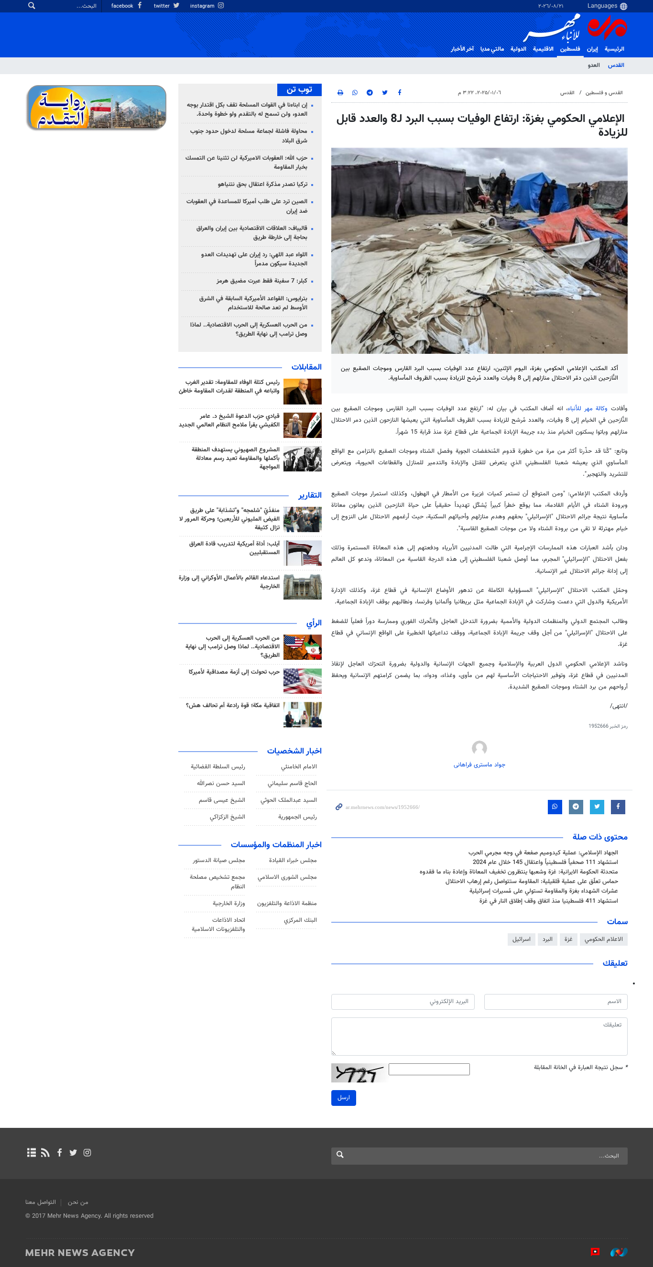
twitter (162, 6)
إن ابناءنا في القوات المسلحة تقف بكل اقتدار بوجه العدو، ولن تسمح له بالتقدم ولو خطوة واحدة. (247, 109)
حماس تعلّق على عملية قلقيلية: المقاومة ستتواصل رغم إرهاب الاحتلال (532, 881)
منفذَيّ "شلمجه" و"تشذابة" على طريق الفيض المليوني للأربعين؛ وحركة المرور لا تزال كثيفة (229, 519)
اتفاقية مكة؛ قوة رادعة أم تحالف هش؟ (233, 705)
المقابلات (307, 367)
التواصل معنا (40, 1202)
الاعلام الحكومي (604, 939)
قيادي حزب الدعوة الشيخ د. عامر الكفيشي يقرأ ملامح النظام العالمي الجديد (229, 421)
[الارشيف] (31, 1153)
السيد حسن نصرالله (221, 783)
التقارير (310, 496)
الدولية (518, 49)
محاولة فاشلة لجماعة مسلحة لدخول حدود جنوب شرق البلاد (248, 136)
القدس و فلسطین (604, 93)
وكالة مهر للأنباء (588, 409)
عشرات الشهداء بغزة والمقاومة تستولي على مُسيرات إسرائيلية (543, 891)
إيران (592, 49)
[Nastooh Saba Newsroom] (614, 1252)
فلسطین (570, 49)
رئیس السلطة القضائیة (218, 767)
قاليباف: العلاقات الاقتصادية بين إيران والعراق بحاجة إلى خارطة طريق (251, 233)
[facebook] (59, 1153)
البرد (548, 939)
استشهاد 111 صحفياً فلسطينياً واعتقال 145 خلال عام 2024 (545, 862)
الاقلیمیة (543, 49)
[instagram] (87, 1153)
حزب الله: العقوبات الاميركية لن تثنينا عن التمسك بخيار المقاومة (246, 162)
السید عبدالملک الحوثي (289, 800)
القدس (616, 65)
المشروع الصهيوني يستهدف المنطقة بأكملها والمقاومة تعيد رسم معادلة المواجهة (236, 458)
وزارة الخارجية (229, 903)
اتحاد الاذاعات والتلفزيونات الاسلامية (218, 925)
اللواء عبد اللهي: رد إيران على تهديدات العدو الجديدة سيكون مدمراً (254, 259)
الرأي (314, 623)
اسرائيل (521, 939)
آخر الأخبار (462, 49)
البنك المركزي (300, 920)
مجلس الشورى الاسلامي (287, 877)
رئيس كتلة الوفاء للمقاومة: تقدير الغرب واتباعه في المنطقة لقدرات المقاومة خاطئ (229, 387)
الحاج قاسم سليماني (292, 783)
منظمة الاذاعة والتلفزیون (287, 903)
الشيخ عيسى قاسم (222, 800)
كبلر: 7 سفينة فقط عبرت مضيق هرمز (262, 281)
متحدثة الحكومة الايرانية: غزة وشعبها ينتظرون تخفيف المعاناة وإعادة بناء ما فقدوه (519, 872)
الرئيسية (614, 49)
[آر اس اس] (45, 1153)
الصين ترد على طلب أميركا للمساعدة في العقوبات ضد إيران (246, 206)
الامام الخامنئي (299, 767)
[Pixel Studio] (590, 1252)
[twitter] (73, 1153)
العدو (594, 65)
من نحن (78, 1202)
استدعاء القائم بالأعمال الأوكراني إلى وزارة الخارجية (229, 582)
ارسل (343, 1098)
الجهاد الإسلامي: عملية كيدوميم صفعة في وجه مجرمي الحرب (543, 853)
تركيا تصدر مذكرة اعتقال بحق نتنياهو (262, 184)
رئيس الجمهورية (297, 817)
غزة (569, 939)
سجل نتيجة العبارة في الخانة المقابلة (581, 1067)
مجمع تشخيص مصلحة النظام (217, 882)
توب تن (299, 90)
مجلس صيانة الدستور (219, 860)
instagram (203, 6)
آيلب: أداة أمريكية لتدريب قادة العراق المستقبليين (234, 548)
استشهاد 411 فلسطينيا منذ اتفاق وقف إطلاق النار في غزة (548, 901)
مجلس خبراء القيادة (293, 860)
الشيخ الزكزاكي (227, 817)
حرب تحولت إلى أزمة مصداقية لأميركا (234, 672)
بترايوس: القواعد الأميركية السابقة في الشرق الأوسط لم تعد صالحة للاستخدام (253, 303)
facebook (123, 6)
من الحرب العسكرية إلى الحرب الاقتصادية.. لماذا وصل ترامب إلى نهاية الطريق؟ (248, 329)
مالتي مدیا (492, 49)
